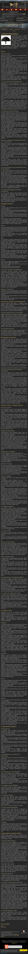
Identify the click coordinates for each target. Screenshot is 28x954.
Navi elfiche (3, 927)
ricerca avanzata (8, 22)
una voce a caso (15, 22)
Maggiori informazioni (4, 952)
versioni (14, 30)
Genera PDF (23, 932)
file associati (17, 29)
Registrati (26, 2)
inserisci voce (20, 22)
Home (2, 27)
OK (23, 950)
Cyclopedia (6, 27)
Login (22, 2)
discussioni (24, 29)
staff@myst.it (14, 943)
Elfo (2, 925)
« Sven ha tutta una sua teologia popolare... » (14, 24)
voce (4, 29)
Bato (11, 931)
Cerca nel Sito (14, 12)
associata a (11, 29)
